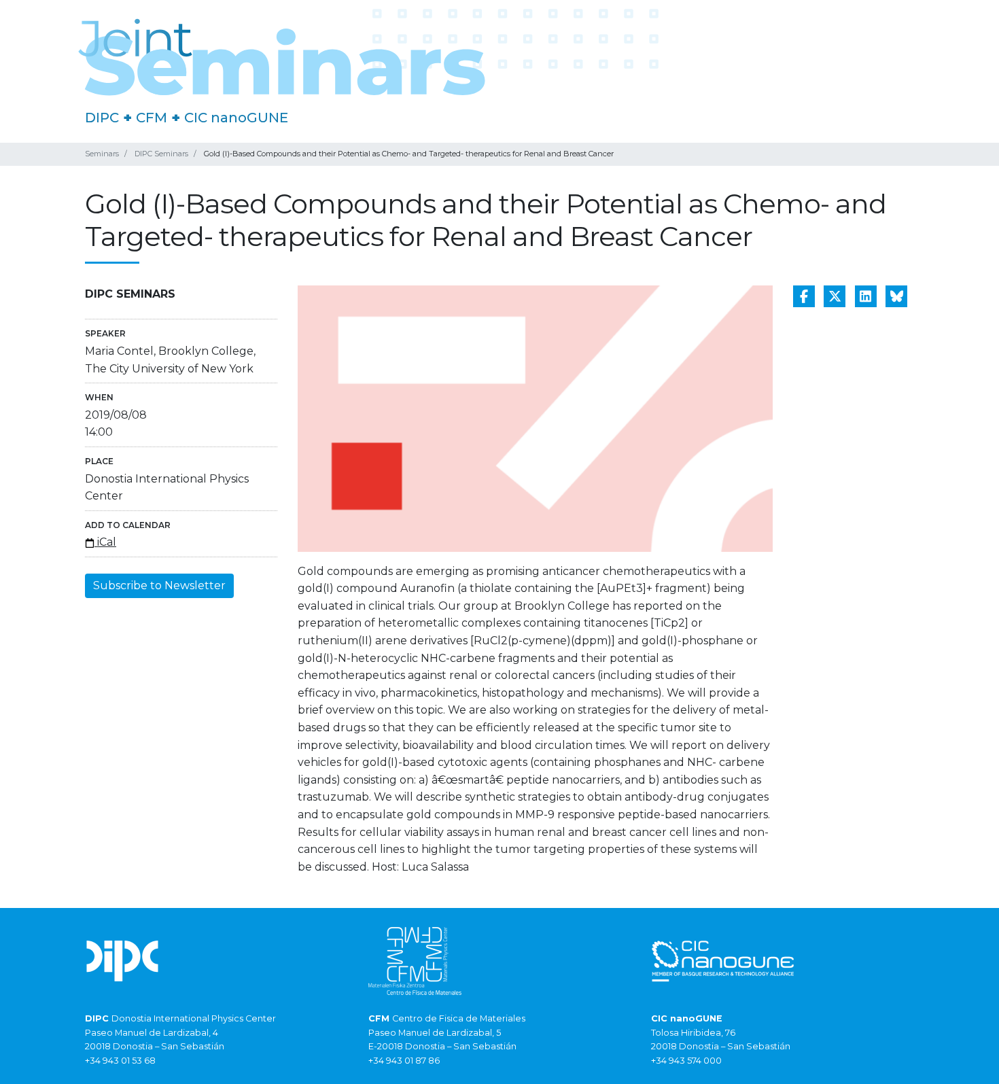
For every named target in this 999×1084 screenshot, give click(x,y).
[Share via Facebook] (804, 296)
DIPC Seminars (161, 153)
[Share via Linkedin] (866, 296)
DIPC (102, 117)
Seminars (102, 153)
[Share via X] (834, 296)
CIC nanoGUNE (236, 117)
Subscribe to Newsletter (159, 585)
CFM (151, 117)
